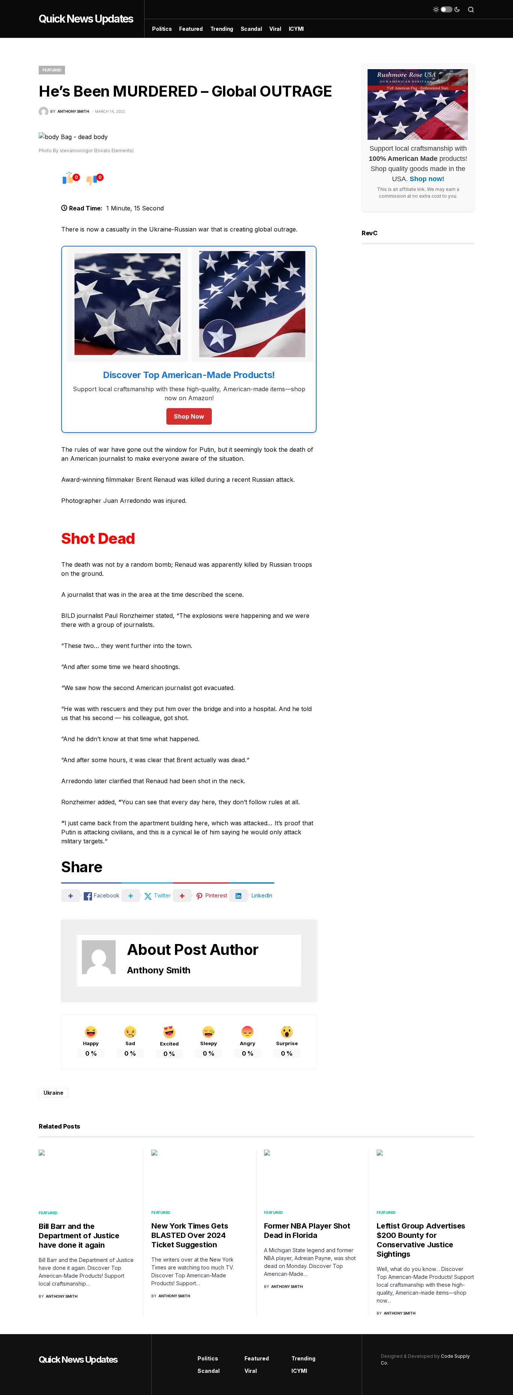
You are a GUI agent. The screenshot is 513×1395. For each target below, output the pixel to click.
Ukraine (53, 1092)
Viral (250, 1371)
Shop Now (189, 416)
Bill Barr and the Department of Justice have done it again (79, 1236)
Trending (303, 1358)
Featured (51, 70)
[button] (446, 9)
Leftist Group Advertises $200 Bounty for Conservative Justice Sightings (421, 1240)
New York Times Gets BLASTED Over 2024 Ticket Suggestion (189, 1235)
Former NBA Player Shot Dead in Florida (307, 1230)
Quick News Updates (86, 18)
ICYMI (299, 1371)
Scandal (209, 1371)
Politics (208, 1358)
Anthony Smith (158, 970)
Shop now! (427, 179)
